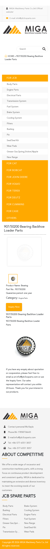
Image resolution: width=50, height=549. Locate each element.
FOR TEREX (13, 191)
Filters (10, 124)
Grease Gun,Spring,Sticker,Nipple (22, 152)
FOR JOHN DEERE (17, 177)
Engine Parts (13, 90)
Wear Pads (12, 146)
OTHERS (11, 218)
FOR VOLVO (13, 184)
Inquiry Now (14, 307)
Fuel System (12, 107)
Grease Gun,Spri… (11, 523)
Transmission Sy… (11, 532)
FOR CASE (12, 211)
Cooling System (14, 118)
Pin (8, 135)
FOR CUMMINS (15, 204)
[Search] (44, 49)
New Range (12, 157)
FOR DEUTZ (13, 197)
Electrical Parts (14, 95)
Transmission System (16, 101)
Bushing (10, 129)
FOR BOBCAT (14, 170)
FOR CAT (12, 163)
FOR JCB (12, 78)
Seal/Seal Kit (13, 140)
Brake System (13, 112)
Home (11, 56)
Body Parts (12, 84)
